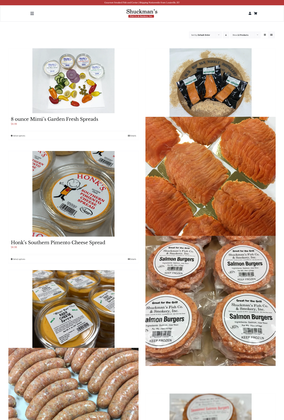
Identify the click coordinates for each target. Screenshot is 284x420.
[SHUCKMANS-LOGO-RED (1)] (142, 9)
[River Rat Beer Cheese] (73, 315)
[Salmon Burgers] (210, 301)
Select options (19, 135)
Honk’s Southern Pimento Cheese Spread (58, 242)
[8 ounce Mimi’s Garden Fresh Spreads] (73, 80)
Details (133, 135)
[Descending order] (226, 35)
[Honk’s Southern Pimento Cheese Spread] (73, 193)
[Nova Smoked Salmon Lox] (210, 182)
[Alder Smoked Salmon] (210, 83)
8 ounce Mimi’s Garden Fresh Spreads (54, 119)
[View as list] (271, 35)
